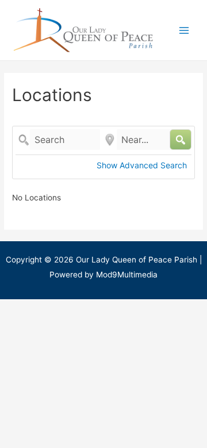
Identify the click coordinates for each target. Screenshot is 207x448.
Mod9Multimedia (127, 274)
